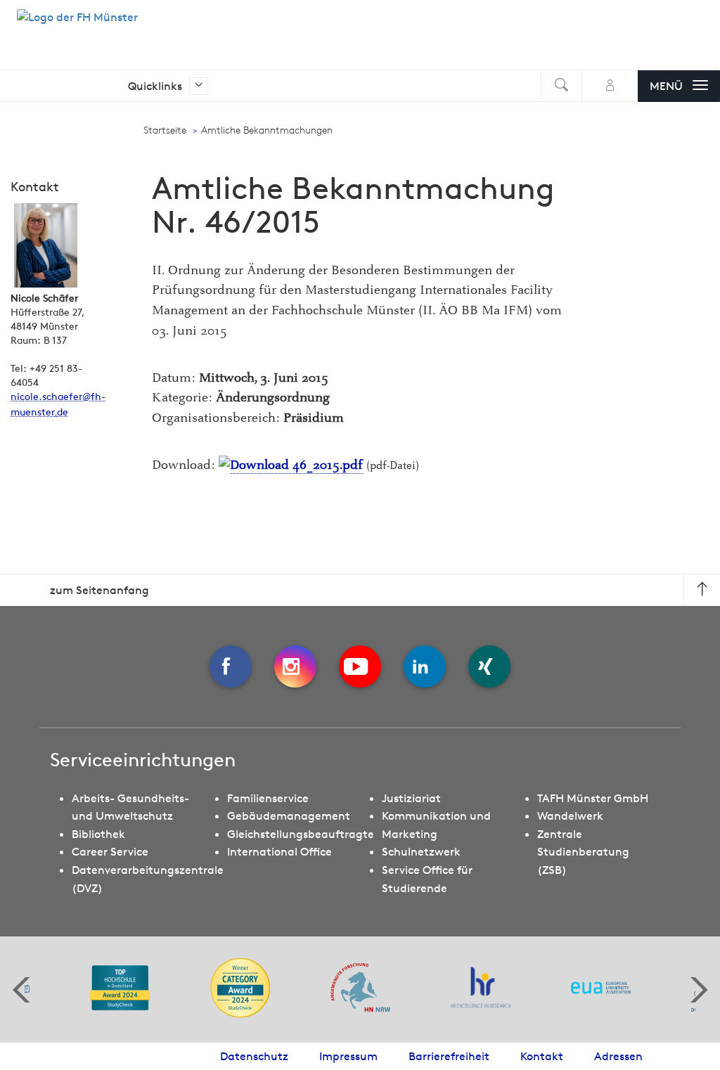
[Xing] (489, 666)
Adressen (618, 1056)
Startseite (164, 130)
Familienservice (268, 798)
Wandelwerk (570, 815)
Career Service (110, 851)
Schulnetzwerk (421, 851)
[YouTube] (360, 666)
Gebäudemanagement (288, 815)
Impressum (348, 1056)
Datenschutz (254, 1056)
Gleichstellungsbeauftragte (300, 834)
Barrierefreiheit (449, 1056)
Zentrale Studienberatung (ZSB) (583, 852)
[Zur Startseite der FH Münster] (77, 25)
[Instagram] (295, 666)
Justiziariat (411, 798)
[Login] (610, 86)
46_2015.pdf (326, 465)
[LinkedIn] (425, 666)
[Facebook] (231, 666)
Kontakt (541, 1056)
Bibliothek (98, 834)
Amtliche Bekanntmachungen (267, 130)
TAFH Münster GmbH (592, 798)
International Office (279, 851)
